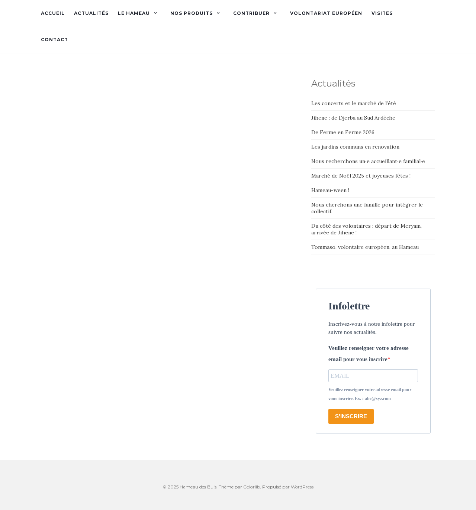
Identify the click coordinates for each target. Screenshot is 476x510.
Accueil (53, 13)
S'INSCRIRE (351, 416)
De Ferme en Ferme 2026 (342, 132)
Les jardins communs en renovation (355, 146)
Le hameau (134, 13)
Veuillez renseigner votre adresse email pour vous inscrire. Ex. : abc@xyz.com (369, 394)
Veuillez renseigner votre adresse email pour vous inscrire (368, 353)
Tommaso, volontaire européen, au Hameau (365, 247)
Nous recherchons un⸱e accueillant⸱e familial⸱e (368, 161)
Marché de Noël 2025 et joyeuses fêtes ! (361, 175)
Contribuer (251, 13)
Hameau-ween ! (330, 190)
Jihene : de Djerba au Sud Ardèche (353, 117)
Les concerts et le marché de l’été (353, 103)
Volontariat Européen (326, 13)
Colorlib (251, 487)
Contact (54, 39)
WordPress (302, 487)
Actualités (91, 13)
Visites (382, 13)
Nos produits (191, 13)
